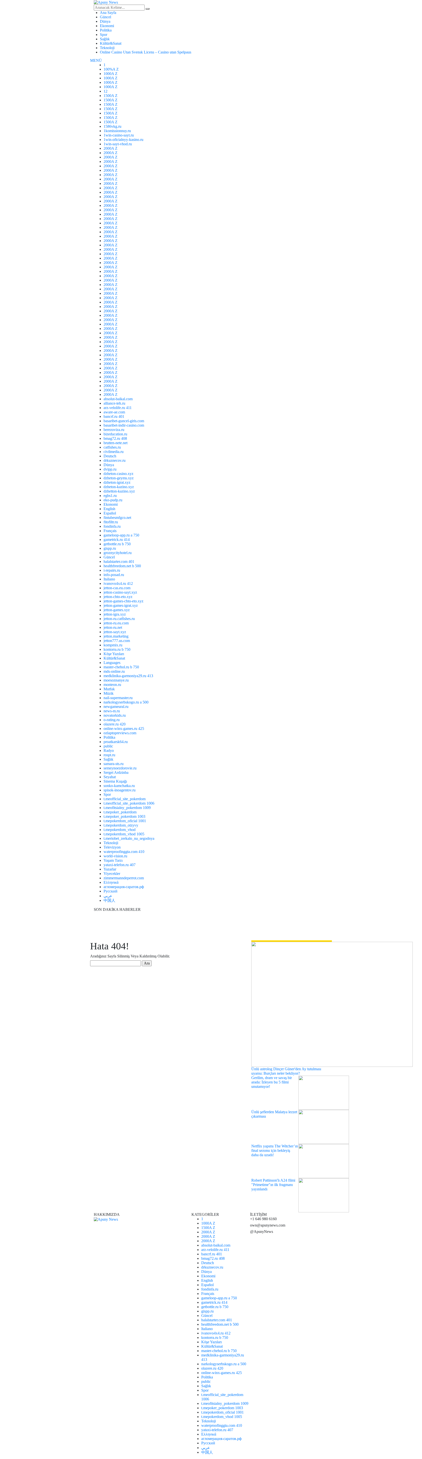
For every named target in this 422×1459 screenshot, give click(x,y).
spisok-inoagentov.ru (120, 790)
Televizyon (112, 847)
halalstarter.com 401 (119, 561)
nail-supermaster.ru (118, 698)
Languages (112, 663)
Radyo (109, 750)
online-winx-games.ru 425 (124, 728)
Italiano (109, 579)
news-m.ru (112, 711)
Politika (106, 30)
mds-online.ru (114, 671)
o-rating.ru (112, 720)
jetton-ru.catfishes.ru (119, 619)
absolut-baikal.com (118, 399)
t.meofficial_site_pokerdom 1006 (129, 803)
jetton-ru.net (113, 627)
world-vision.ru (115, 856)
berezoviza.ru (114, 430)
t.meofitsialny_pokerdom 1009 (127, 808)
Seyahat (110, 777)
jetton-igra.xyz (115, 614)
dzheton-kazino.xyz (119, 487)
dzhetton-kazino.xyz (119, 491)
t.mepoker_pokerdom (120, 812)
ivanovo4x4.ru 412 (118, 583)
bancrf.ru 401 (114, 416)
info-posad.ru (114, 575)
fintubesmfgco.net (117, 517)
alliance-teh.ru (114, 403)
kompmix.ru (113, 645)
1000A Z (110, 74)
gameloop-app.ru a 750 (121, 535)
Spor (103, 34)
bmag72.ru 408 (115, 438)
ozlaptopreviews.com (120, 733)
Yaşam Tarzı (113, 860)
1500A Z (110, 96)
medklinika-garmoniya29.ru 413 (128, 676)
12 (105, 91)
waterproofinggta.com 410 (124, 852)
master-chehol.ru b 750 (121, 667)
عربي (108, 896)
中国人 (109, 900)
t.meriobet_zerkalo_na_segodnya (129, 838)
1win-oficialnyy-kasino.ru (123, 139)
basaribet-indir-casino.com (124, 425)
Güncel (105, 17)
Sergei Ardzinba (116, 772)
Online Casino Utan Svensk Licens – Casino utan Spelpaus (145, 52)
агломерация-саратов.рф (124, 887)
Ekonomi (107, 26)
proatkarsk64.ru (116, 742)
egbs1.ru (110, 495)
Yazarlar (110, 869)
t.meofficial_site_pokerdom (125, 799)
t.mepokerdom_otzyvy (121, 825)
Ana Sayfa (108, 12)
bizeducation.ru (115, 434)
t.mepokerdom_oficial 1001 (125, 821)
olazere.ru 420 (115, 724)
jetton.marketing (116, 636)
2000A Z (110, 148)
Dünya (105, 21)
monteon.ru (112, 684)
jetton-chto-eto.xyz (118, 597)
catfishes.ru (112, 447)
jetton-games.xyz (117, 610)
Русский (110, 891)
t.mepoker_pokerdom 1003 (124, 816)
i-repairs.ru (112, 570)
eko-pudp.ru (113, 500)
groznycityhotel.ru (118, 553)
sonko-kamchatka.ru (119, 786)
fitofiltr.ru (111, 522)
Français (110, 531)
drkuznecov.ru (115, 460)
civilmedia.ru (114, 452)
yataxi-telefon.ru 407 (120, 865)
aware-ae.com (114, 412)
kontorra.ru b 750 (117, 649)
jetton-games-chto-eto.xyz (123, 601)
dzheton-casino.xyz (118, 474)
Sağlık (105, 39)
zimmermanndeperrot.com (124, 878)
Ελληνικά (111, 882)
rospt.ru (109, 755)
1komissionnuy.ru (117, 131)
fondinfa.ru (112, 526)
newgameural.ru (116, 706)
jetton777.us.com (117, 641)
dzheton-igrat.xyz (117, 482)
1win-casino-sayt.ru (119, 135)
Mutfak (109, 689)
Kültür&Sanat (110, 43)
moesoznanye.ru (116, 680)
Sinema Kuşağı (115, 781)
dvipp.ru (110, 469)
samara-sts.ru (114, 764)
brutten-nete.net (115, 443)
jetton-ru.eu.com (116, 623)
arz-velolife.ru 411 (118, 408)
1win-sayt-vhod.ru (118, 144)
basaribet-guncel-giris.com (124, 421)
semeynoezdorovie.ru (120, 768)
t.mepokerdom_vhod (120, 830)
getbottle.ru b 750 (117, 544)
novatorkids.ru (115, 715)
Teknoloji (107, 48)
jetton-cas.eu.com (117, 588)
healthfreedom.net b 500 (122, 566)
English (109, 509)
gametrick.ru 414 (117, 539)
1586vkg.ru (112, 126)
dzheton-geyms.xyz (119, 478)
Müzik (109, 693)
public (108, 746)
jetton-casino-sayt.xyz (120, 592)
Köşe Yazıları (114, 654)
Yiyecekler (112, 873)
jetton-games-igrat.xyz (121, 605)
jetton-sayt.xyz (115, 632)
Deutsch (110, 456)
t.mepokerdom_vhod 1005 (124, 834)
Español (110, 513)
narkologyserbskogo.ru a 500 (126, 702)
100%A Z (111, 69)
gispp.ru (110, 548)
